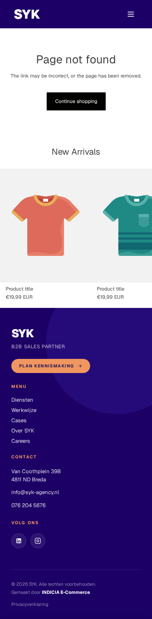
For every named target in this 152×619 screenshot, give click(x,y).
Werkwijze (23, 410)
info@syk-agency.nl (35, 492)
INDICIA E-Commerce (66, 592)
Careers (20, 440)
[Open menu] (131, 14)
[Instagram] (37, 540)
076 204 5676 (28, 505)
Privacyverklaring (29, 604)
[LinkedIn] (18, 540)
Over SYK (22, 430)
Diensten (22, 399)
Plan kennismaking (46, 366)
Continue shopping (76, 101)
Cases (19, 420)
